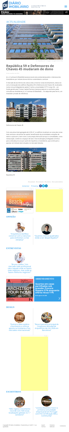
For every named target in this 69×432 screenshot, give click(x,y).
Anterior (25, 186)
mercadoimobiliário (58, 181)
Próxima (34, 186)
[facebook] (40, 186)
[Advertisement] (49, 200)
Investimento (40, 181)
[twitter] (43, 186)
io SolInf (30, 425)
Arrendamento (44, 279)
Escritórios (48, 181)
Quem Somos (43, 425)
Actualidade (32, 181)
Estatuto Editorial (52, 425)
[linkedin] (46, 186)
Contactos (63, 426)
